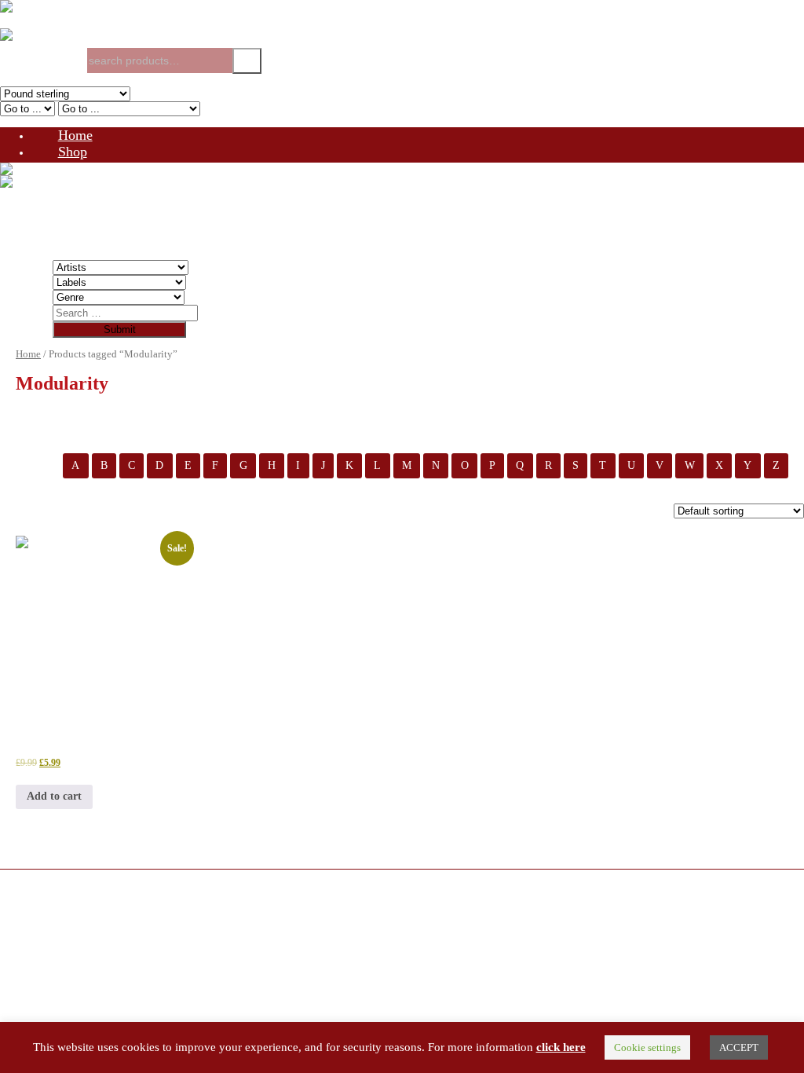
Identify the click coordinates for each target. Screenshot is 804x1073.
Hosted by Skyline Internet (59, 904)
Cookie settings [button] (647, 1047)
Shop (72, 151)
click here (561, 1047)
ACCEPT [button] (738, 1047)
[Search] (246, 61)
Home (75, 135)
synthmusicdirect (122, 891)
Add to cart (54, 796)
